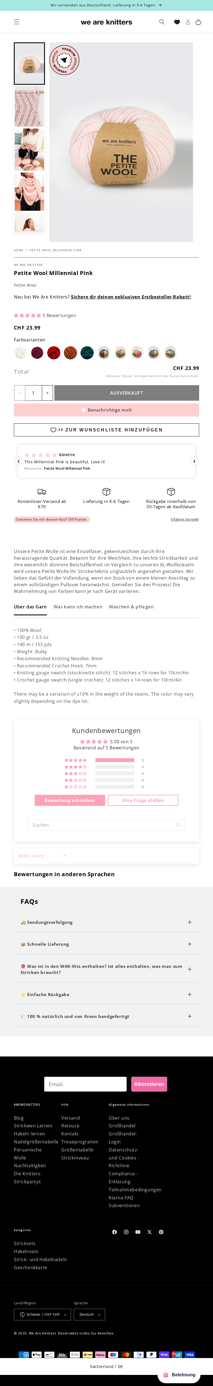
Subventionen (124, 1205)
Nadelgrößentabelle (36, 1142)
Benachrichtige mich (110, 410)
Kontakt (70, 1134)
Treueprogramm (79, 1142)
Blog (19, 1118)
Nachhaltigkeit (30, 1166)
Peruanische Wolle (28, 1154)
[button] (29, 63)
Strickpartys (27, 1182)
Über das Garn (30, 607)
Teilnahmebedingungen (135, 1190)
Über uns (119, 1118)
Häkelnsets (26, 1251)
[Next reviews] (194, 461)
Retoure (70, 1126)
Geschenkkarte (30, 1267)
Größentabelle (77, 1150)
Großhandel (122, 1126)
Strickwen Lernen (33, 1126)
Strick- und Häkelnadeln (40, 1259)
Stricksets (25, 1243)
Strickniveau (75, 1158)
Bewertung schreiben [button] (70, 800)
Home (19, 250)
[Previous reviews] (18, 461)
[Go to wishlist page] (177, 22)
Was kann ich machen (78, 607)
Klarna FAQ (121, 1198)
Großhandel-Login (123, 1138)
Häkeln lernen (29, 1134)
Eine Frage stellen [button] (143, 800)
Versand (141, 376)
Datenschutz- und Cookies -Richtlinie (124, 1158)
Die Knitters (27, 1174)
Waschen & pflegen (131, 607)
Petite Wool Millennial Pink (56, 250)
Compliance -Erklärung (123, 1178)
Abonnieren (149, 1084)
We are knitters (28, 265)
